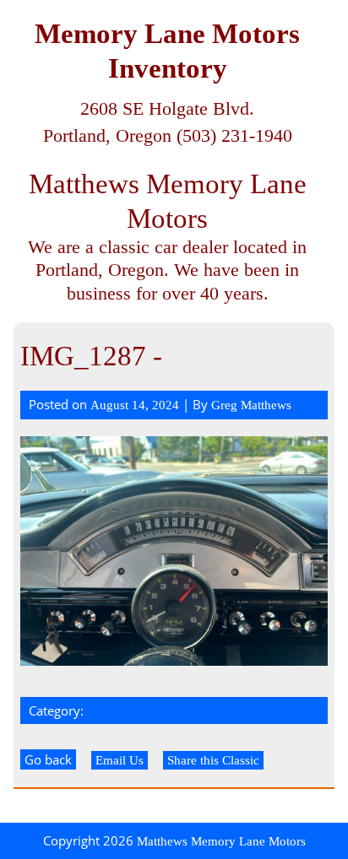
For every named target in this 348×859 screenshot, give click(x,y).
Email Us (119, 760)
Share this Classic (213, 760)
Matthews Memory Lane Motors (221, 841)
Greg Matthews (251, 405)
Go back (48, 759)
